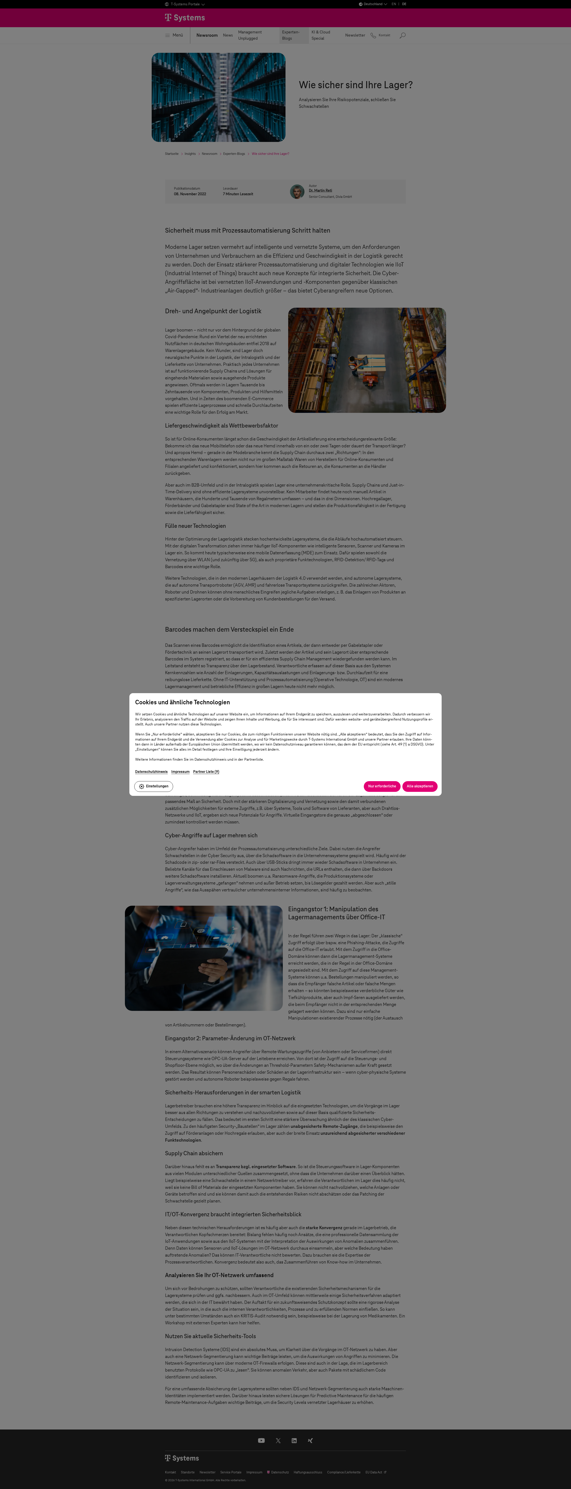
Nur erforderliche (382, 786)
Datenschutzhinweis (151, 771)
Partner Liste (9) (206, 771)
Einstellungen (157, 786)
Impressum (180, 771)
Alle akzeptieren (420, 786)
